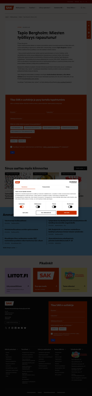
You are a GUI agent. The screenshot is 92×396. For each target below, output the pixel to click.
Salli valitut (25, 212)
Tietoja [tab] (67, 187)
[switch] (38, 207)
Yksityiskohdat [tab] (46, 187)
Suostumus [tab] (24, 187)
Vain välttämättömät (46, 212)
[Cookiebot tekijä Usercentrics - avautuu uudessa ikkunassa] (70, 182)
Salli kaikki (66, 212)
